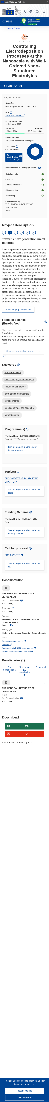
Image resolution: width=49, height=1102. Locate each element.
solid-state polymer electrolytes (19, 379)
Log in (24, 12)
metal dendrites (11, 401)
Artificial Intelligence (13, 185)
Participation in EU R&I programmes (21, 648)
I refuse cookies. (24, 1097)
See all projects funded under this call (24, 565)
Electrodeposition (12, 372)
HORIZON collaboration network (19, 651)
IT (28, 232)
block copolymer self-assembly (19, 408)
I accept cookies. (24, 1091)
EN (10, 232)
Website (9, 644)
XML (26, 726)
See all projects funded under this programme (22, 448)
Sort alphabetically (9, 668)
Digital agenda (11, 174)
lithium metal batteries (15, 387)
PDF (26, 734)
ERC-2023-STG (13, 555)
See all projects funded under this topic (24, 491)
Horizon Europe (13, 28)
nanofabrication (11, 415)
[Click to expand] (45, 683)
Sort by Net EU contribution (24, 669)
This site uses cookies (15, 1081)
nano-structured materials (16, 394)
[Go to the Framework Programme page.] (24, 38)
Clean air (9, 179)
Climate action (11, 190)
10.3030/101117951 (13, 115)
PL (34, 232)
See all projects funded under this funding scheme (24, 532)
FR (22, 232)
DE (4, 232)
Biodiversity (10, 195)
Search (37, 12)
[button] (31, 12)
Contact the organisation (16, 641)
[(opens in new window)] (11, 10)
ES (16, 232)
